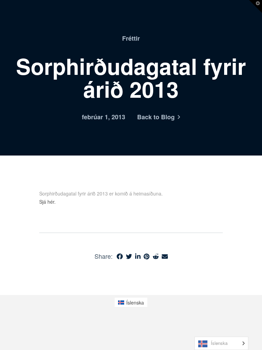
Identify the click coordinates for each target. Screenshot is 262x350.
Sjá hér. (47, 201)
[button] (255, 6)
